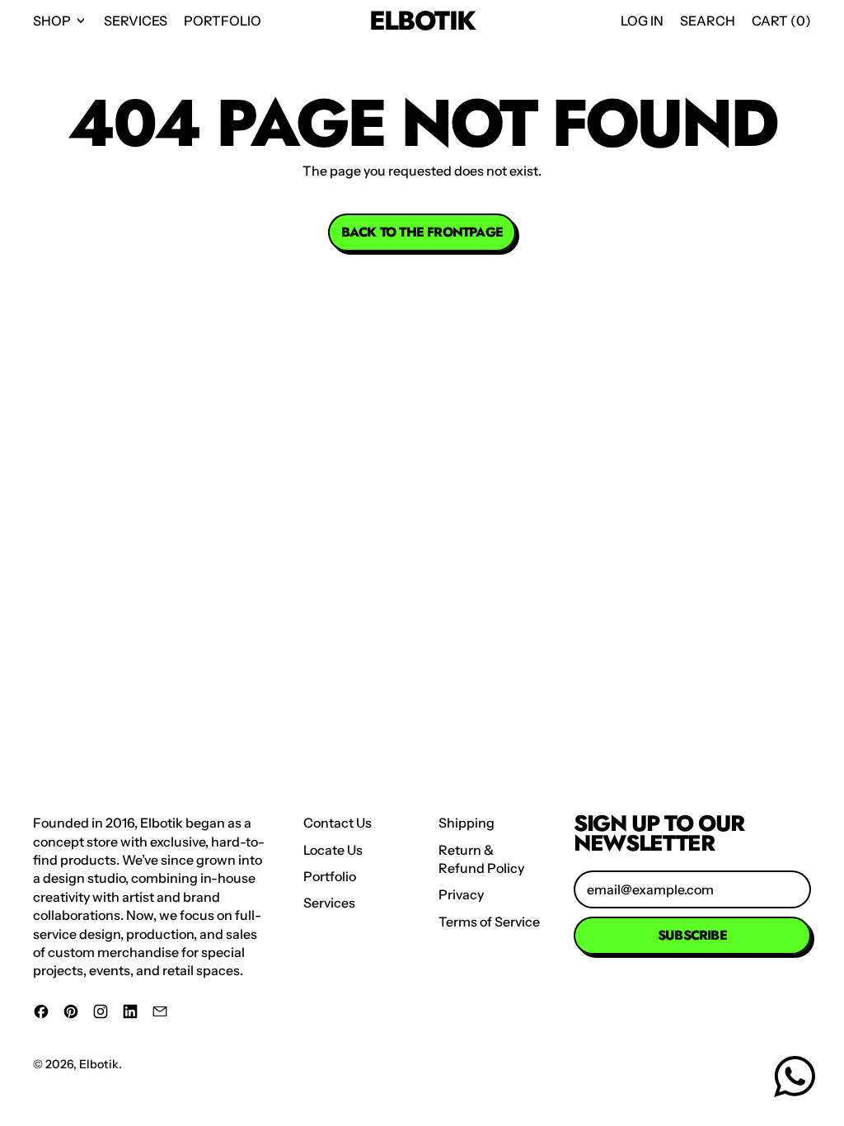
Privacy (461, 894)
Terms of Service (489, 921)
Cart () (781, 25)
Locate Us (333, 850)
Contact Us (337, 822)
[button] (707, 20)
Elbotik (422, 21)
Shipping (466, 822)
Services (135, 20)
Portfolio (222, 20)
